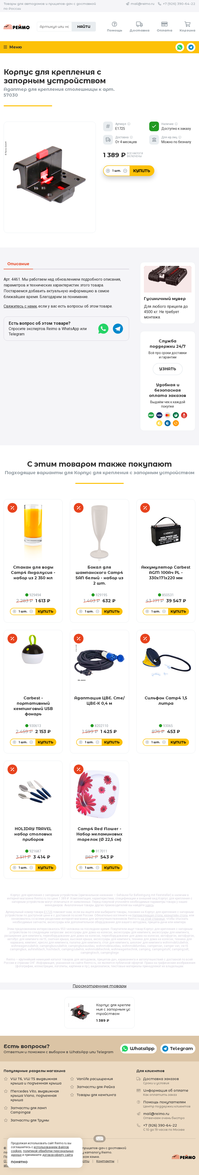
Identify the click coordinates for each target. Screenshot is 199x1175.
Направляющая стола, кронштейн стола (160, 915)
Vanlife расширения (95, 1079)
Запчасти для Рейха (96, 1087)
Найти (83, 26)
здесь (149, 905)
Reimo (17, 26)
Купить (141, 171)
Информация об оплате (165, 1092)
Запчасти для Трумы (29, 1120)
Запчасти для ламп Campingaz (28, 1110)
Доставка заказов (161, 1081)
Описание (18, 264)
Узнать (167, 369)
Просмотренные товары (99, 986)
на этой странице (153, 918)
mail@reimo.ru (142, 4)
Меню (15, 47)
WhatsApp (179, 47)
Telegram (191, 47)
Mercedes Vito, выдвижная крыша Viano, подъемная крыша (34, 1095)
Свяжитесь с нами (20, 306)
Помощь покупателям (167, 1104)
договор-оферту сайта (57, 1155)
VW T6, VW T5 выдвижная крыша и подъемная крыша (35, 1081)
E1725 (48, 912)
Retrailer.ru (99, 1138)
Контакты (105, 1161)
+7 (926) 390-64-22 (179, 4)
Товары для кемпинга (96, 1095)
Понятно (19, 1162)
